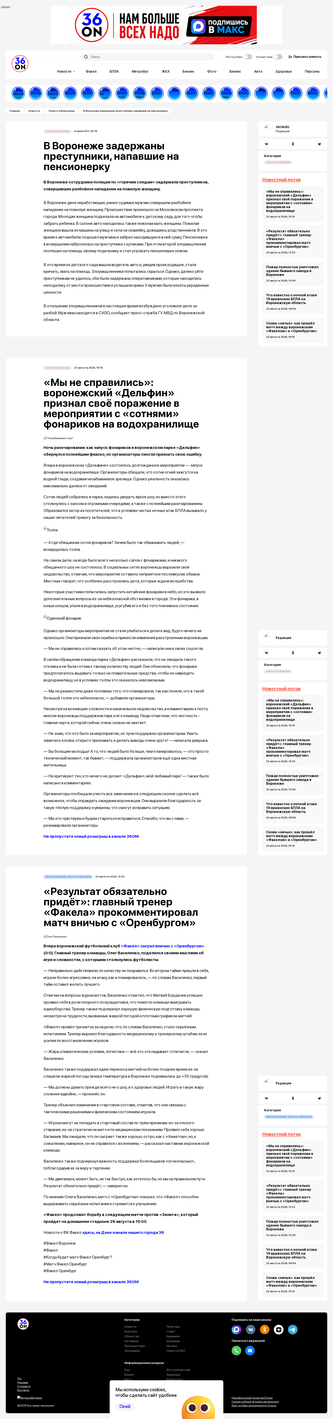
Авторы (171, 1346)
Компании (173, 1341)
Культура (130, 1331)
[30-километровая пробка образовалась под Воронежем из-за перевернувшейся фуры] (87, 93)
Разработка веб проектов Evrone (252, 1397)
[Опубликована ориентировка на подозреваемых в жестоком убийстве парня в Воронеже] (139, 93)
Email (250, 1350)
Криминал (173, 1336)
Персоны (312, 71)
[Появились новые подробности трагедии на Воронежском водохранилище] (226, 93)
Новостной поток (281, 179)
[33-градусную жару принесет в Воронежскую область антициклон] (313, 93)
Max (236, 1329)
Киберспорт (174, 1379)
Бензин (188, 71)
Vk (250, 1329)
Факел (91, 71)
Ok (264, 1329)
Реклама (22, 1382)
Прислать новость (307, 57)
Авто (258, 71)
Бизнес (235, 71)
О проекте (23, 1386)
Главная (15, 110)
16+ (19, 1378)
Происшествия (134, 1346)
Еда (127, 1370)
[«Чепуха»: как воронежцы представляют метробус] (70, 93)
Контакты (23, 1390)
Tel (236, 1350)
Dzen (278, 1329)
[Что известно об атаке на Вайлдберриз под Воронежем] (53, 93)
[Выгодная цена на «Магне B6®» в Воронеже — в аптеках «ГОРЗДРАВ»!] (35, 93)
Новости (64, 71)
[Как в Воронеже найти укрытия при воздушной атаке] (244, 93)
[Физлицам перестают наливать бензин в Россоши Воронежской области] (209, 93)
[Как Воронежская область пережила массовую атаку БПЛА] (296, 93)
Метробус (140, 71)
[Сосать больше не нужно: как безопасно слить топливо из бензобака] (157, 93)
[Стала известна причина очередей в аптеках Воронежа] (18, 93)
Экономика (132, 1351)
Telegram (293, 1329)
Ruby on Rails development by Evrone (254, 1405)
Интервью (131, 1341)
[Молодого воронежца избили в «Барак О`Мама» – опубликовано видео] (174, 93)
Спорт (170, 1331)
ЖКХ (166, 71)
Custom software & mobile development (255, 1401)
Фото (211, 71)
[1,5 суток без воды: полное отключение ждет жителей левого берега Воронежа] (278, 93)
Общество (131, 1336)
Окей (124, 1406)
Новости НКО (175, 1351)
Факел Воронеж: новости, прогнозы (68, 876)
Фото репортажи (178, 1370)
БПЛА (114, 71)
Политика (173, 1326)
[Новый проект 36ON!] (105, 93)
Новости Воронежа (62, 110)
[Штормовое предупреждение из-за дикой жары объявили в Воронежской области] (261, 93)
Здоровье (283, 71)
